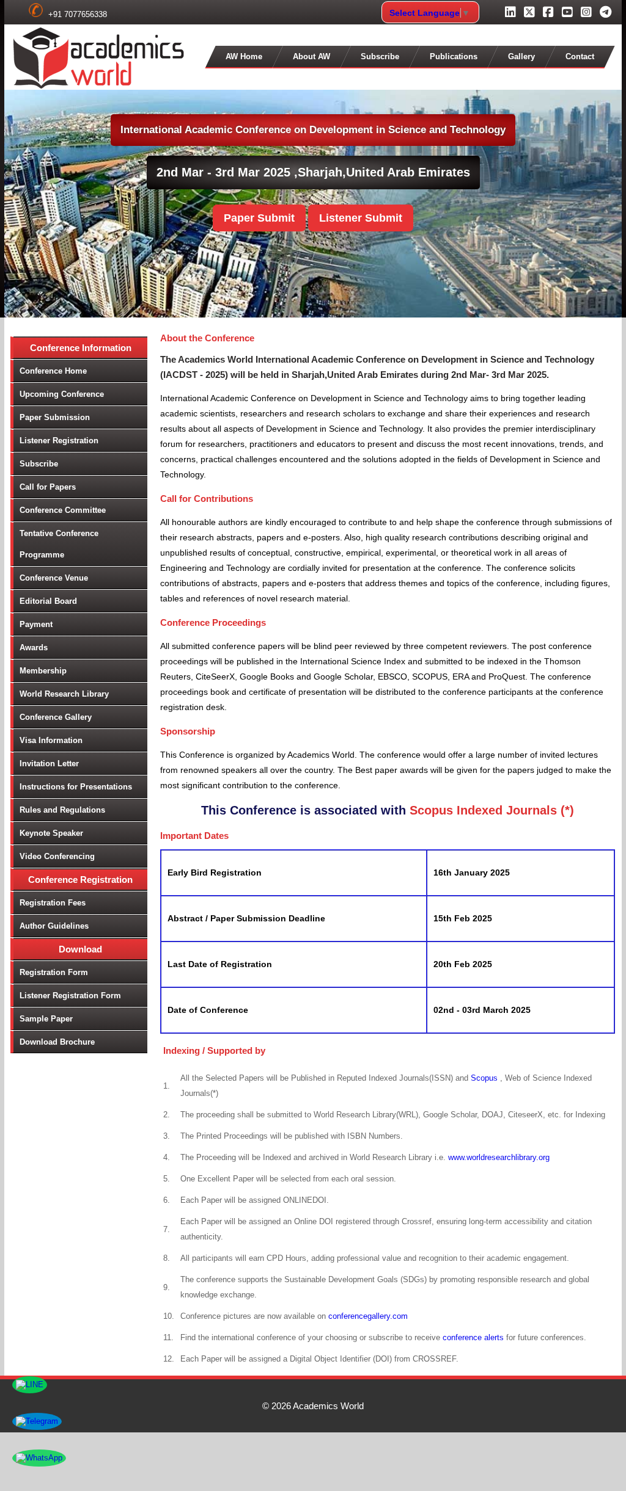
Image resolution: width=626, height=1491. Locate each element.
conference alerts (473, 1337)
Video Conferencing (57, 856)
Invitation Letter (49, 763)
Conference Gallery (56, 717)
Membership (43, 670)
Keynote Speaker (51, 833)
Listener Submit (360, 218)
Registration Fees (53, 902)
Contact (579, 56)
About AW (311, 56)
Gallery (521, 56)
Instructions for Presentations (76, 786)
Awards (34, 647)
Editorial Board (48, 601)
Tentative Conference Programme (59, 544)
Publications (453, 56)
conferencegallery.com (368, 1316)
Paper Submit (259, 218)
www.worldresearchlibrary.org (499, 1157)
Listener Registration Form (70, 995)
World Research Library (64, 693)
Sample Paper (46, 1018)
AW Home (244, 56)
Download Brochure (57, 1042)
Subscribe (380, 56)
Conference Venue (54, 577)
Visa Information (51, 740)
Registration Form (54, 972)
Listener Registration (59, 440)
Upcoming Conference (62, 394)
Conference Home (53, 370)
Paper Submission (55, 417)
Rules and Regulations (62, 809)
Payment (36, 624)
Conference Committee (63, 510)
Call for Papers (48, 487)
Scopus (485, 1078)
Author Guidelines (54, 926)
